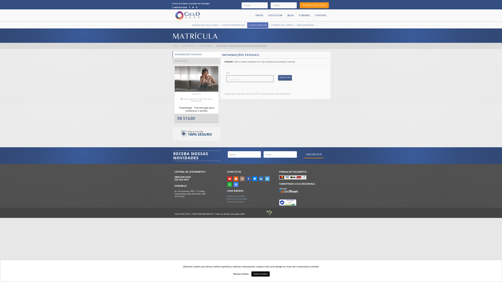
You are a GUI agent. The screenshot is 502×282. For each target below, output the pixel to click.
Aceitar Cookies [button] (260, 274)
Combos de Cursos (282, 25)
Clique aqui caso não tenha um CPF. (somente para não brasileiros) (257, 93)
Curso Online (205, 45)
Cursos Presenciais (233, 25)
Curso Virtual (188, 45)
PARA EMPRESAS (305, 25)
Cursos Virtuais (257, 25)
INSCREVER (314, 154)
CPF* (228, 73)
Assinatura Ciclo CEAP (205, 25)
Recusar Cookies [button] (241, 274)
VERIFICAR (284, 77)
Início (175, 45)
